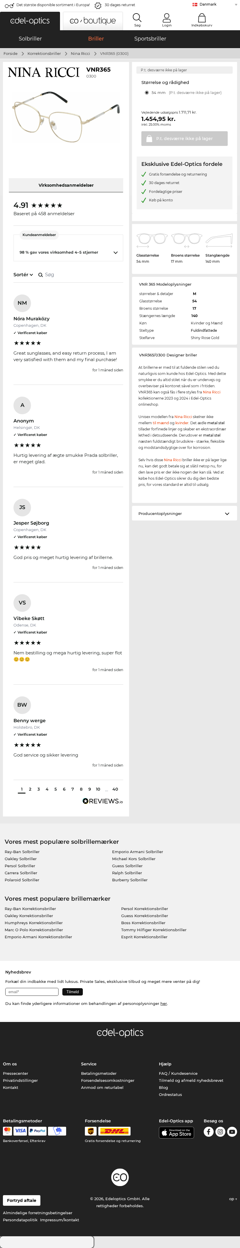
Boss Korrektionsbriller (143, 922)
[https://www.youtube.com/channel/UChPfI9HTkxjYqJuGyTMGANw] (232, 1133)
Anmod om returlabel (102, 1087)
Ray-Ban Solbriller (22, 851)
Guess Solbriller (127, 865)
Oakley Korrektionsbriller (29, 915)
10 (98, 789)
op (232, 1198)
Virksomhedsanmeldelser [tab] (66, 185)
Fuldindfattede (204, 330)
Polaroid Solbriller (22, 880)
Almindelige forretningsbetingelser (37, 1212)
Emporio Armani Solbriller (137, 851)
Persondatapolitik (20, 1219)
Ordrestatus (170, 1094)
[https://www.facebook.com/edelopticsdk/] (209, 1133)
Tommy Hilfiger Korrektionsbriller (153, 929)
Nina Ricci (80, 53)
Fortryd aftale (21, 1200)
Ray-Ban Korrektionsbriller (30, 908)
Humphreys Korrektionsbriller (34, 922)
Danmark (208, 4)
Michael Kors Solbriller (133, 858)
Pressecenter (15, 1073)
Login (167, 25)
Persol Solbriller (20, 865)
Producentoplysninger (160, 513)
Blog (163, 1087)
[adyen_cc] (7, 1131)
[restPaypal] (37, 1131)
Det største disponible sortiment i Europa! (53, 5)
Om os (10, 1064)
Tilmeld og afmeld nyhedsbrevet (191, 1080)
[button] (30, 21)
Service (89, 1064)
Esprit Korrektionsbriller (144, 936)
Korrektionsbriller (44, 53)
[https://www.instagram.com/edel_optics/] (220, 1133)
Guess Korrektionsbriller (144, 915)
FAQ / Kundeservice (178, 1073)
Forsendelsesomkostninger (107, 1080)
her (163, 1003)
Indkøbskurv (201, 25)
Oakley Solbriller (21, 858)
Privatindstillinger (20, 1080)
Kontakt (10, 1087)
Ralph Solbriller (127, 872)
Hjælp (165, 1064)
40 (115, 789)
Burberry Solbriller (130, 880)
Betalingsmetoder (98, 1073)
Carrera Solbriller (21, 872)
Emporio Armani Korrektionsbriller (38, 936)
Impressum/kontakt (59, 1219)
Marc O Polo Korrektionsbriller (34, 929)
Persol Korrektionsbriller (144, 908)
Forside (11, 53)
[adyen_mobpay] (57, 1131)
